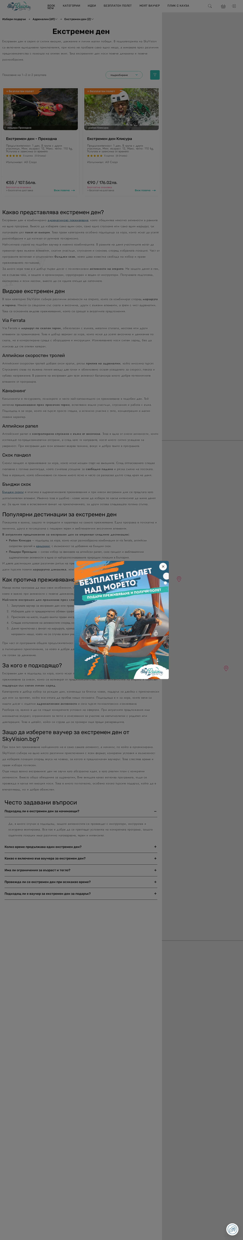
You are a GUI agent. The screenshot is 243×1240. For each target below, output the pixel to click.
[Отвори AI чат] (232, 1229)
